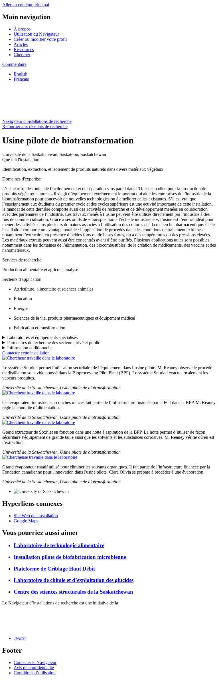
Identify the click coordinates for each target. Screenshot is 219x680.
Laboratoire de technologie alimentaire (59, 545)
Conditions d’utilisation (35, 672)
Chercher (22, 54)
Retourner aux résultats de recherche (35, 126)
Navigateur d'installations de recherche (37, 121)
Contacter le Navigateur (35, 662)
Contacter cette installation (26, 352)
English (20, 74)
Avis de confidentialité (34, 667)
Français (21, 79)
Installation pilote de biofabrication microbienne (70, 557)
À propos (22, 29)
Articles (21, 44)
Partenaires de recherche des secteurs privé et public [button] (53, 342)
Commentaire (14, 64)
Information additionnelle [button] (29, 347)
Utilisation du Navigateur (36, 34)
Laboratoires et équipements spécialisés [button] (42, 337)
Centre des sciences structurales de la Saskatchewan (73, 592)
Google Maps (26, 520)
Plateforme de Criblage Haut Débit (54, 569)
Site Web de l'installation (36, 515)
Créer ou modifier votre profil (40, 39)
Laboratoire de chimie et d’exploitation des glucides (73, 580)
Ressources (24, 49)
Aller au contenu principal (25, 4)
